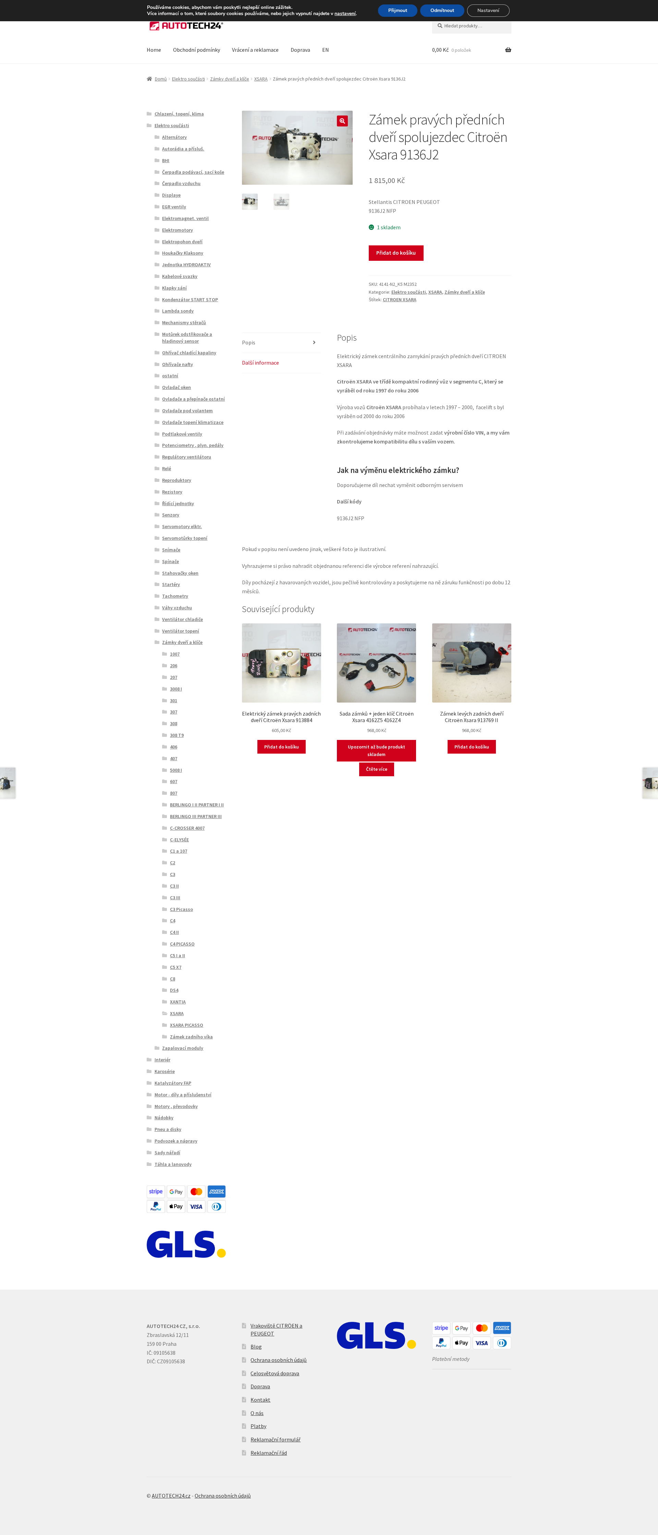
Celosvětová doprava (275, 1373)
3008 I (176, 689)
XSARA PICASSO (186, 1025)
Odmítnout (442, 10)
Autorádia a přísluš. (183, 149)
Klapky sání (174, 288)
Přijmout (397, 10)
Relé (166, 468)
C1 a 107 (178, 851)
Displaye (171, 195)
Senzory (170, 515)
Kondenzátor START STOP (190, 299)
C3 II (174, 886)
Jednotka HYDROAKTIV (186, 264)
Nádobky (164, 1117)
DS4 (174, 990)
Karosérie (165, 1071)
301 (173, 700)
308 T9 (177, 735)
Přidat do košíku (396, 252)
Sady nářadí (167, 1152)
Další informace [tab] (260, 362)
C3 (172, 874)
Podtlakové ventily (182, 434)
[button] (342, 120)
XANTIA (178, 1002)
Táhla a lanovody (173, 1164)
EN (325, 49)
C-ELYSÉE (179, 840)
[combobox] (471, 26)
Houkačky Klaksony (182, 253)
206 (173, 665)
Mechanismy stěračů (184, 322)
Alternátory (174, 137)
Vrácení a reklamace (255, 49)
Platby (258, 1426)
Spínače (170, 561)
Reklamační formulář (276, 1439)
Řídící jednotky (178, 503)
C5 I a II (177, 955)
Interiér (162, 1060)
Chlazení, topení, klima (179, 114)
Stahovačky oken (180, 573)
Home (154, 49)
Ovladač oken (176, 387)
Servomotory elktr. (182, 526)
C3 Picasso (181, 909)
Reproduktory (176, 480)
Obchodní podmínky (196, 49)
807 (173, 793)
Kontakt (260, 1399)
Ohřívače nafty (177, 364)
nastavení (345, 14)
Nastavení (488, 10)
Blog (256, 1346)
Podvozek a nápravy (176, 1141)
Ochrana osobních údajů (279, 1359)
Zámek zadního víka (191, 1037)
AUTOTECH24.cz (171, 1495)
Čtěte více (376, 769)
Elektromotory (177, 230)
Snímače (171, 550)
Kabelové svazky (179, 276)
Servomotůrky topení (184, 538)
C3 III (175, 897)
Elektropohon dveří (182, 242)
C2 (172, 863)
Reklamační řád (269, 1452)
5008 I (176, 770)
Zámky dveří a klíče (229, 79)
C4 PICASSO (182, 944)
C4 (172, 920)
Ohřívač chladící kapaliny (189, 353)
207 (173, 677)
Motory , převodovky (176, 1106)
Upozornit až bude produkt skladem (376, 751)
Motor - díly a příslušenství (183, 1095)
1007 (175, 654)
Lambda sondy (178, 311)
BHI (165, 160)
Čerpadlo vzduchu (181, 183)
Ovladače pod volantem (187, 410)
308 (173, 723)
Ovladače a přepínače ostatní (193, 399)
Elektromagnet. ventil (185, 218)
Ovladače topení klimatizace (192, 422)
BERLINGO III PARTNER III (196, 816)
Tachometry (175, 596)
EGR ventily (174, 207)
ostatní (170, 376)
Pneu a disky (168, 1129)
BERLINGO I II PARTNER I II (197, 805)
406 (173, 747)
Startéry (171, 584)
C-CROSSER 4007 (187, 828)
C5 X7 (175, 967)
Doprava (300, 49)
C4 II (174, 932)
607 (173, 781)
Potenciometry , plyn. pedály (192, 445)
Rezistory (172, 492)
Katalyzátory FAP (173, 1083)
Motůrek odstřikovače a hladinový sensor (187, 337)
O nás (257, 1413)
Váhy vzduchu (177, 608)
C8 (172, 979)
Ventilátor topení (180, 631)
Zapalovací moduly (182, 1048)
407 (173, 758)
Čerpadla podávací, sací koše (193, 172)
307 (173, 712)
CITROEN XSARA (399, 299)
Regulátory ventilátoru (186, 457)
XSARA (261, 79)
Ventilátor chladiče (182, 619)
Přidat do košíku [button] (281, 747)
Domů (161, 79)
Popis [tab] (248, 342)
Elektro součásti (188, 79)
